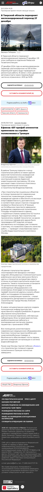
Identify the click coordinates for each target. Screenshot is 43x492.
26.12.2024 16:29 (6, 8)
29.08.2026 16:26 (7, 123)
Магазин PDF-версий (11, 402)
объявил (36, 346)
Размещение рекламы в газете (15, 414)
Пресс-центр (30, 399)
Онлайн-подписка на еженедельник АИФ (20, 405)
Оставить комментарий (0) (21, 93)
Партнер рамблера (20, 481)
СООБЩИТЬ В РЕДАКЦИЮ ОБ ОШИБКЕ (17, 421)
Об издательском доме (12, 399)
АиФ (18, 52)
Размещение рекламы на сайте (16, 411)
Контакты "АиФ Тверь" (11, 408)
